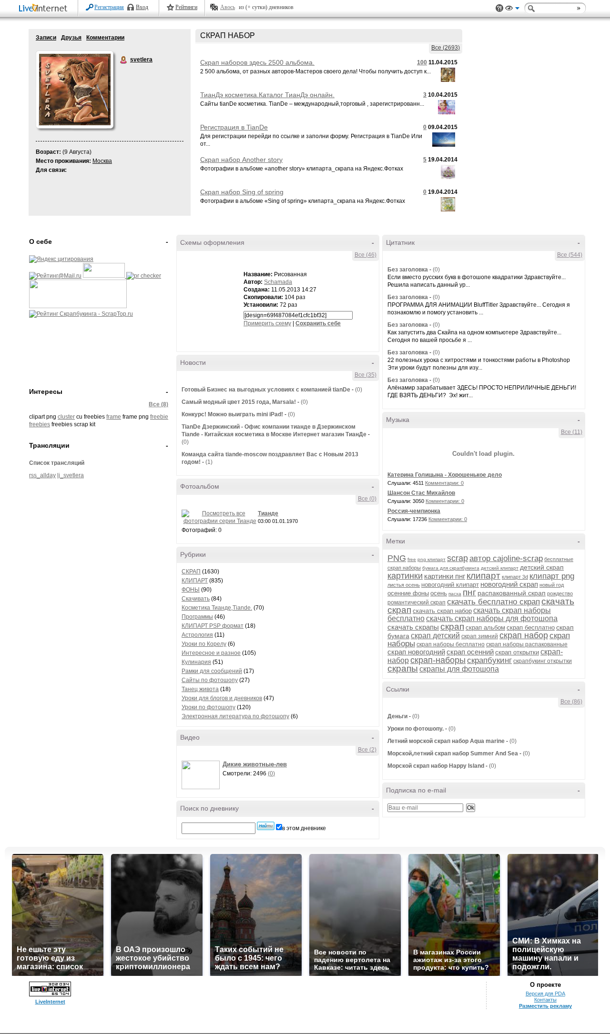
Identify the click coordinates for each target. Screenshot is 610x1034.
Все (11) (571, 432)
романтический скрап (416, 602)
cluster (66, 416)
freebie (159, 416)
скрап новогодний (416, 652)
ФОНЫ (191, 589)
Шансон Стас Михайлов (421, 493)
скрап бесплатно (531, 627)
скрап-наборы (438, 660)
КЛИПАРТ (195, 580)
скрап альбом (485, 627)
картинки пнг (444, 576)
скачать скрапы (413, 627)
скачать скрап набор (442, 610)
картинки (405, 576)
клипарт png (551, 576)
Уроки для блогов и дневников (222, 698)
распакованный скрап (512, 593)
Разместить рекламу (545, 1006)
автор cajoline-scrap (506, 558)
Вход (142, 7)
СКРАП (191, 571)
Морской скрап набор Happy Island (435, 766)
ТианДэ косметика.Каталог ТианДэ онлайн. (267, 95)
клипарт (483, 576)
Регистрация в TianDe (234, 127)
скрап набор (523, 635)
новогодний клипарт (450, 584)
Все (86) (571, 701)
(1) (209, 462)
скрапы (402, 668)
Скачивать (196, 598)
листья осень (403, 585)
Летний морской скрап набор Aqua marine (446, 741)
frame (113, 416)
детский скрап (542, 567)
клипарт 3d (515, 577)
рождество (560, 593)
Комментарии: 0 (444, 483)
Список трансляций (56, 463)
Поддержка (499, 8)
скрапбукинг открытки (542, 661)
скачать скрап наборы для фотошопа (492, 618)
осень (438, 593)
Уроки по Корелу (204, 644)
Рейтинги (186, 7)
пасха (454, 593)
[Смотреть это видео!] (202, 775)
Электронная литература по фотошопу (235, 716)
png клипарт (431, 559)
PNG (396, 558)
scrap (457, 558)
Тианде (268, 513)
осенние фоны (408, 593)
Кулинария (196, 662)
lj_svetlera (70, 475)
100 (422, 62)
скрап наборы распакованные (527, 644)
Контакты (545, 1000)
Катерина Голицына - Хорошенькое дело (444, 475)
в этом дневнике (304, 828)
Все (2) (367, 749)
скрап (452, 627)
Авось (227, 7)
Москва (102, 161)
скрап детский (435, 636)
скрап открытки (517, 652)
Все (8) (158, 404)
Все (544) (569, 254)
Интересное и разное (211, 653)
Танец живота (200, 689)
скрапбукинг (489, 660)
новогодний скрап (509, 584)
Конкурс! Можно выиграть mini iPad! (232, 414)
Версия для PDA (545, 993)
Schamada (278, 282)
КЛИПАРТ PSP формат (213, 625)
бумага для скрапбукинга (450, 568)
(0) (358, 389)
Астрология (197, 635)
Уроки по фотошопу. (415, 728)
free (411, 559)
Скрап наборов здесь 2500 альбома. (257, 62)
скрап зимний (479, 636)
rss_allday (42, 475)
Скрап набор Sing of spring (242, 192)
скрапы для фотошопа (459, 669)
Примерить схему (267, 323)
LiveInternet (45, 9)
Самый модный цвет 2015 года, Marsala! (239, 402)
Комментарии (105, 37)
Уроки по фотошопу (208, 707)
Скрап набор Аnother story (241, 159)
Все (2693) (445, 47)
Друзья (71, 37)
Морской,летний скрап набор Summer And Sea (452, 753)
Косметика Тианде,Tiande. (217, 607)
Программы (197, 616)
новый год (551, 585)
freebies (39, 424)
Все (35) (365, 374)
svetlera (124, 60)
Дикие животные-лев (255, 764)
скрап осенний (470, 652)
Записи (46, 37)
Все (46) (365, 254)
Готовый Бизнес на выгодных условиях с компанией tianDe (267, 389)
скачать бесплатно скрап (493, 601)
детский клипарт (499, 568)
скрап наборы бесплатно (451, 644)
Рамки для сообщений (212, 671)
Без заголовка (407, 269)
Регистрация (109, 7)
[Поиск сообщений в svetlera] (265, 826)
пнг (469, 592)
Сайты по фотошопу (210, 680)
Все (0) (367, 498)
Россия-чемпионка (413, 511)
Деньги (397, 716)
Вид (512, 9)
